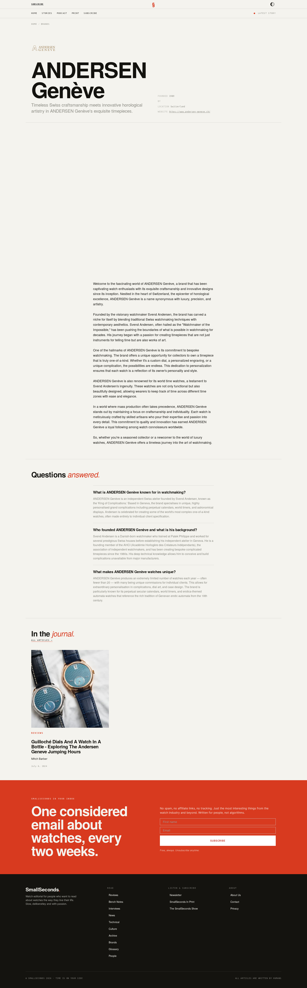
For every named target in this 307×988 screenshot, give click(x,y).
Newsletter (176, 895)
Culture (113, 929)
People (113, 956)
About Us (235, 895)
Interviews (114, 908)
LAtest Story (267, 13)
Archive (113, 935)
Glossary (114, 949)
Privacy (234, 908)
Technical (114, 922)
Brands (45, 24)
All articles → (42, 640)
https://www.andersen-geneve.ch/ (189, 111)
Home (34, 13)
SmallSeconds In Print (182, 901)
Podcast (62, 13)
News (112, 915)
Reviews (113, 895)
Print (75, 13)
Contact (234, 901)
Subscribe (37, 4)
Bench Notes (116, 901)
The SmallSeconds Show (184, 908)
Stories (47, 13)
